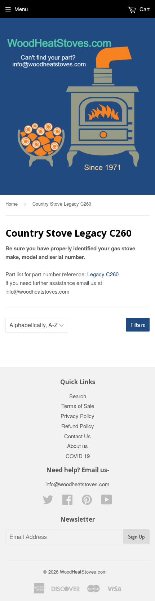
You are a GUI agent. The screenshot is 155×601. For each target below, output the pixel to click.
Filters (137, 324)
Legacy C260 (103, 274)
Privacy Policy (77, 416)
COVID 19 (78, 456)
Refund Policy (77, 426)
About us (77, 445)
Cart (144, 9)
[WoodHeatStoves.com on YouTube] (106, 501)
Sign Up (136, 536)
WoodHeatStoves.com (83, 571)
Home (11, 203)
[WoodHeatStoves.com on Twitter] (48, 501)
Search (77, 396)
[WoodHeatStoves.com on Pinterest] (86, 501)
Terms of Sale (77, 405)
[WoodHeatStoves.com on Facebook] (67, 501)
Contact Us (77, 436)
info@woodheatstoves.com (77, 484)
